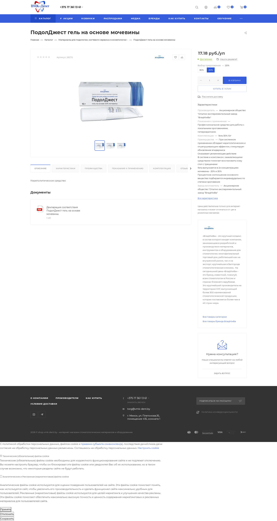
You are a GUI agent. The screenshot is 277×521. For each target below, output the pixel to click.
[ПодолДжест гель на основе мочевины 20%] (111, 100)
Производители (67, 398)
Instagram (33, 414)
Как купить (94, 398)
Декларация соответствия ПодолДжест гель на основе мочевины (63, 210)
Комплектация (162, 168)
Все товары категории (215, 316)
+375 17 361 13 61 (70, 7)
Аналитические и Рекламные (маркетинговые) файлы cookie (36, 476)
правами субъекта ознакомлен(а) (102, 443)
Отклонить (7, 514)
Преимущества (93, 168)
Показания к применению (128, 168)
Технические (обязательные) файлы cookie (26, 456)
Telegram (42, 414)
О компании (39, 398)
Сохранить (7, 518)
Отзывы (185, 168)
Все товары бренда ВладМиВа (219, 321)
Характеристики (65, 168)
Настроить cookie (148, 448)
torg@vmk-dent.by (138, 408)
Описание (40, 168)
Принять (5, 509)
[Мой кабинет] (206, 8)
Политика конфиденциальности (219, 412)
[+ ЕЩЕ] (241, 18)
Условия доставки (43, 404)
